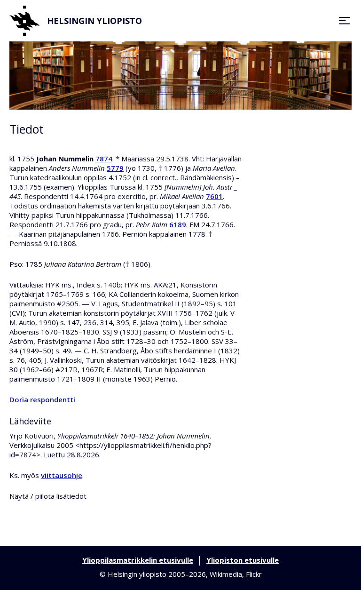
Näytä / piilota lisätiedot (47, 496)
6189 (177, 224)
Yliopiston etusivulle (242, 560)
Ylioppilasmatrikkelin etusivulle (137, 560)
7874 (103, 158)
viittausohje (61, 475)
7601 (214, 196)
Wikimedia (226, 574)
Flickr (254, 574)
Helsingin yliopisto (94, 20)
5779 (115, 168)
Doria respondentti (42, 399)
